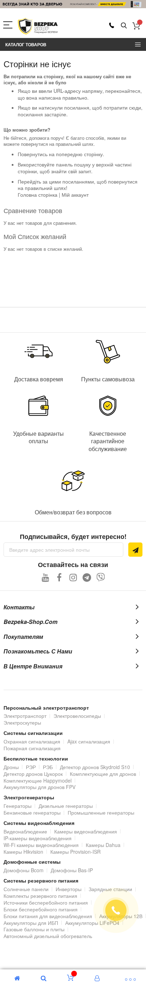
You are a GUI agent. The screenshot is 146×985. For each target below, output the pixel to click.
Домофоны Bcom (24, 870)
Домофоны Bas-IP (72, 870)
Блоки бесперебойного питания (41, 909)
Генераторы (18, 805)
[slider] (73, 4)
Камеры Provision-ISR (75, 851)
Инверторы (69, 889)
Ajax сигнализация (88, 741)
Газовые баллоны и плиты (34, 929)
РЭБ (48, 766)
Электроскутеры (22, 722)
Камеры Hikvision (23, 851)
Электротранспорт (25, 715)
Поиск (124, 26)
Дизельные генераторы (66, 805)
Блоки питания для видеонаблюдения (48, 916)
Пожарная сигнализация (32, 748)
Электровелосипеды (77, 715)
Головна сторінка (37, 194)
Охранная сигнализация (32, 741)
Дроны (11, 766)
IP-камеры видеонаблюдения (38, 838)
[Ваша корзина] (136, 26)
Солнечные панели (26, 889)
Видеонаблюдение (25, 831)
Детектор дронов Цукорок (33, 773)
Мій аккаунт (75, 194)
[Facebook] (59, 577)
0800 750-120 (111, 25)
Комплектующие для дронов (103, 773)
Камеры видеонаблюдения (85, 831)
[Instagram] (73, 577)
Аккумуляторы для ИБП (31, 922)
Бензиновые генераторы (32, 812)
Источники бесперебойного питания (46, 902)
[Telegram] (87, 577)
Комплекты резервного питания (40, 895)
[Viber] (100, 577)
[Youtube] (45, 577)
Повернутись (32, 154)
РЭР (31, 766)
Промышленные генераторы (101, 812)
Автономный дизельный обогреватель (48, 935)
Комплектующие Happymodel (38, 780)
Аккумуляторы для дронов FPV (39, 786)
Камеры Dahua (103, 844)
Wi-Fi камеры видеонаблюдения (41, 844)
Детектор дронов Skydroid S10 (95, 766)
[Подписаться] (135, 549)
